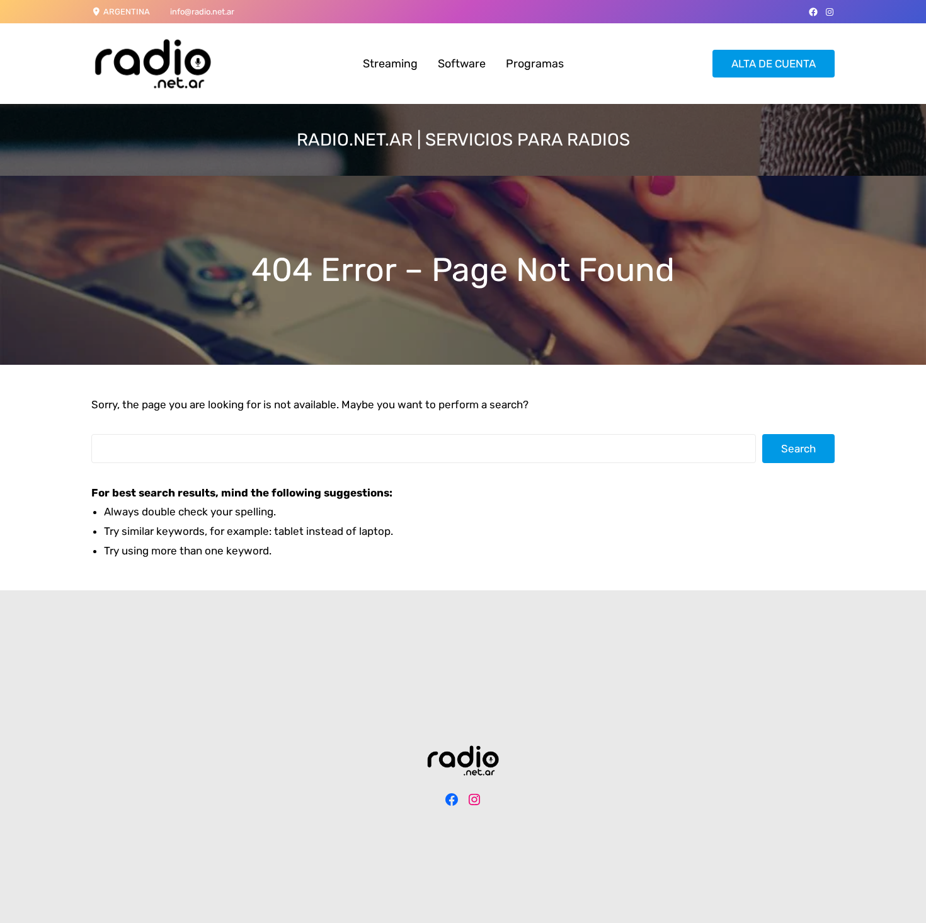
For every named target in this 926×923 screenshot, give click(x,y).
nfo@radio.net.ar (203, 11)
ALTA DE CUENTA (773, 63)
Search (798, 448)
